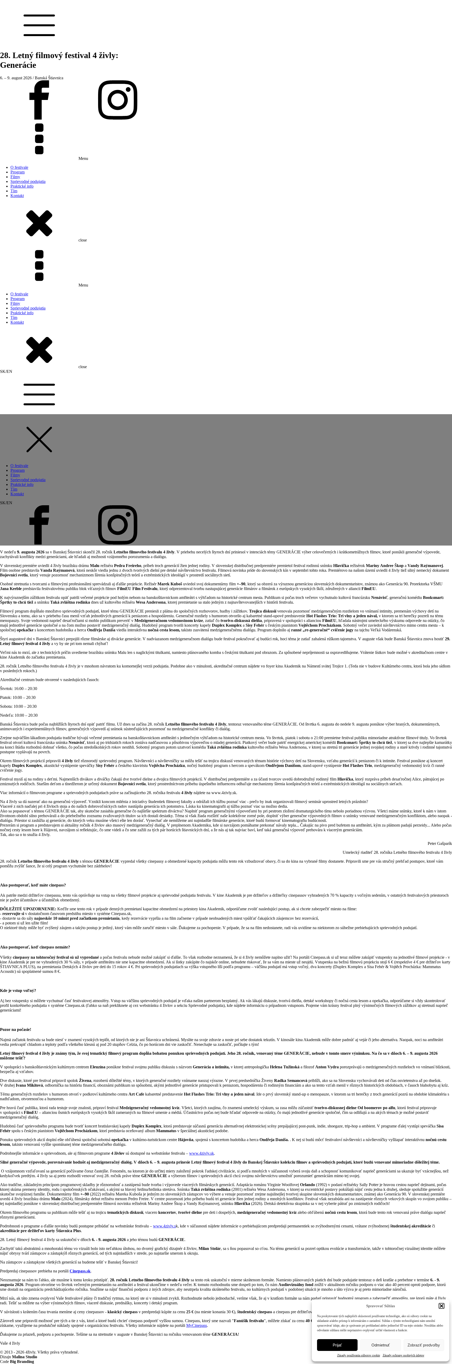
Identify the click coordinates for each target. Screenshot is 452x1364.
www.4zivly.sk (201, 1153)
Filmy (15, 177)
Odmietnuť (380, 1345)
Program (17, 172)
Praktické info (21, 186)
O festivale (19, 167)
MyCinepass (196, 1325)
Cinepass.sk (80, 1271)
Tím (13, 191)
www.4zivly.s (164, 1226)
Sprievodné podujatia (28, 181)
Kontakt (17, 195)
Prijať (337, 1345)
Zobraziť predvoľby (424, 1345)
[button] (441, 1306)
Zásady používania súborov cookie (358, 1355)
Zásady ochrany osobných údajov (403, 1355)
